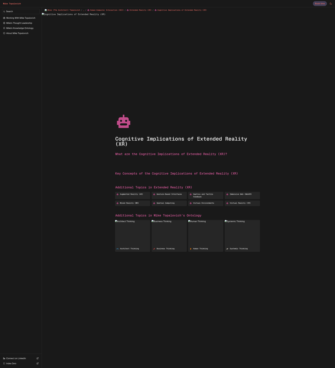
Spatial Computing (161, 202)
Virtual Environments (198, 202)
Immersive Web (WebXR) (237, 193)
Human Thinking (196, 221)
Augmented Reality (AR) (126, 193)
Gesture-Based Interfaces (164, 193)
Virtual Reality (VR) (234, 202)
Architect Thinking (124, 221)
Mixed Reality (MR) (124, 202)
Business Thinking (160, 221)
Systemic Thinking (234, 221)
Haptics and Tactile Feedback (202, 193)
